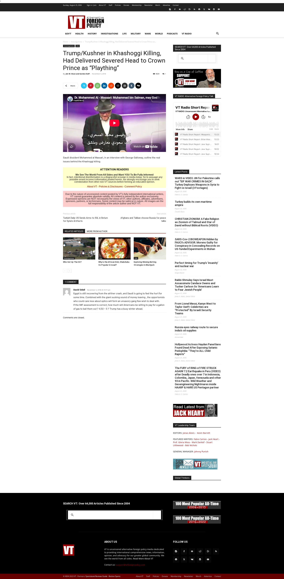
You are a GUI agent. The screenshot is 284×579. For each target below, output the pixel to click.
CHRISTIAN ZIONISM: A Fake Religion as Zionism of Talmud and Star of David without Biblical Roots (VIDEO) (197, 222)
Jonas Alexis (189, 433)
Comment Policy (133, 186)
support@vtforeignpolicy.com (130, 564)
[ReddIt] (111, 86)
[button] (217, 33)
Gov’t (68, 33)
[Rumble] (189, 9)
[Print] (125, 86)
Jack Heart (213, 439)
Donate (126, 5)
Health (79, 33)
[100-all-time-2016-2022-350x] (197, 523)
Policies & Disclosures (111, 186)
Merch (157, 5)
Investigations (109, 33)
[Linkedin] (104, 86)
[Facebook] (175, 9)
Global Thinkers (182, 478)
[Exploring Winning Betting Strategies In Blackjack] (150, 248)
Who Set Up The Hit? (72, 262)
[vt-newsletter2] (195, 468)
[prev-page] (65, 271)
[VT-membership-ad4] (197, 86)
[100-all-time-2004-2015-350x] (197, 508)
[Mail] (180, 9)
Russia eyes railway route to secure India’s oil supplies (196, 329)
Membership (137, 5)
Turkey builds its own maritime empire (193, 203)
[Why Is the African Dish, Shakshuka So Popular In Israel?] (114, 248)
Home (65, 41)
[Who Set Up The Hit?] (79, 248)
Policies (118, 5)
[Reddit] (184, 9)
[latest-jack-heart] (195, 416)
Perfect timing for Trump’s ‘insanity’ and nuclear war (196, 264)
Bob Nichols (191, 445)
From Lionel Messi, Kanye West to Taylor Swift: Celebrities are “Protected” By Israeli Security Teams (195, 308)
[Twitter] (204, 9)
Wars (148, 33)
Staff (110, 5)
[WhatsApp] (97, 86)
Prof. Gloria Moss (181, 442)
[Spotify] (199, 9)
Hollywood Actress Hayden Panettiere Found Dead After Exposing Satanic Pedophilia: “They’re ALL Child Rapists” (198, 349)
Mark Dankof (198, 442)
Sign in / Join (91, 5)
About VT (102, 5)
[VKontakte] (209, 9)
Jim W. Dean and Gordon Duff (78, 74)
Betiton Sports (114, 576)
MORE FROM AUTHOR (97, 231)
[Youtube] (219, 9)
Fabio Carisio (200, 439)
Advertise (166, 5)
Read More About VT (143, 558)
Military (136, 33)
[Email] (118, 86)
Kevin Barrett (203, 433)
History (92, 33)
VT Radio (187, 33)
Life (124, 33)
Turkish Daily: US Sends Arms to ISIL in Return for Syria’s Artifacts (85, 219)
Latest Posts (181, 172)
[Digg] (138, 86)
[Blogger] (170, 9)
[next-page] (69, 271)
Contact (176, 5)
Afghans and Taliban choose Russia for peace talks (143, 219)
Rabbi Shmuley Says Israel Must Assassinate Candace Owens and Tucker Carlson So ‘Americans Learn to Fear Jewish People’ (197, 284)
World (159, 33)
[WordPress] (214, 9)
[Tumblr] (131, 86)
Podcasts (172, 33)
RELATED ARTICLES (74, 231)
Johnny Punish (201, 451)
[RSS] (194, 9)
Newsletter (148, 5)
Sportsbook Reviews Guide (96, 576)
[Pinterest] (91, 86)
